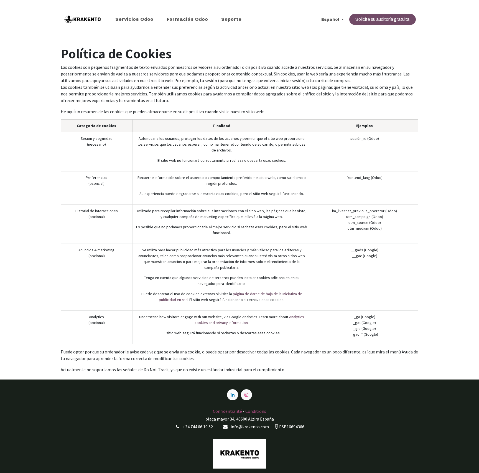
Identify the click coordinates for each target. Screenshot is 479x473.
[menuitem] (134, 19)
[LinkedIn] (232, 394)
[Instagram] (246, 394)
